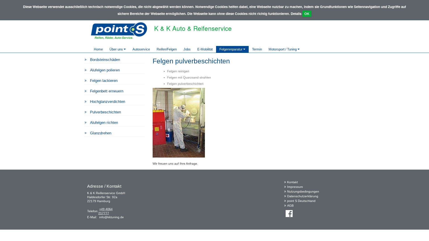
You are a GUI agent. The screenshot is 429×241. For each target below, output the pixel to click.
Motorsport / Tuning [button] (283, 49)
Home (98, 49)
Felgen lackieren (104, 81)
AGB (290, 205)
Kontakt (292, 182)
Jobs (187, 49)
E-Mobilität (205, 49)
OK (306, 14)
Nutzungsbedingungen (303, 191)
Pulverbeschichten (105, 112)
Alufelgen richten (104, 122)
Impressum (295, 187)
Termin (257, 49)
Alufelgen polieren (105, 70)
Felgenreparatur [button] (231, 49)
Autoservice (141, 49)
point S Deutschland (301, 201)
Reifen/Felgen (167, 49)
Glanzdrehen (100, 133)
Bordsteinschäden (105, 60)
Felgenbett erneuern (106, 91)
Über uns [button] (116, 49)
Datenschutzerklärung (302, 196)
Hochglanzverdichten (107, 102)
